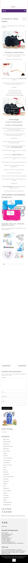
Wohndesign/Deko (7, 504)
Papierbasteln (6, 488)
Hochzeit (5, 469)
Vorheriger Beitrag (6, 365)
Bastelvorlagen (6, 443)
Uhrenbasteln (6, 497)
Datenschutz (4, 526)
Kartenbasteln (6, 474)
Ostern (4, 485)
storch (5, 363)
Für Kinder (5, 455)
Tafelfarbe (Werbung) (16, 154)
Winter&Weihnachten (7, 502)
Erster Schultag (6, 450)
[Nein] (26, 559)
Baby (3, 363)
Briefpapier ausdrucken (8, 446)
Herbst (4, 467)
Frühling (5, 453)
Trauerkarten (6, 495)
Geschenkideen (6, 462)
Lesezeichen (5, 478)
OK (14, 560)
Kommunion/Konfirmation (8, 476)
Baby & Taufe (6, 439)
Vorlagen (5, 499)
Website (3, 401)
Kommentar (4, 377)
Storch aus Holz (23, 78)
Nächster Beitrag (22, 365)
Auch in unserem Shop (7, 186)
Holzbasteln (5, 471)
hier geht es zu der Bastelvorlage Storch (14, 122)
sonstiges (5, 492)
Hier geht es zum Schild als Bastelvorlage (14, 125)
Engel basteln (6, 448)
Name (3, 391)
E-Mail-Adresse (4, 396)
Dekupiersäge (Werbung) (16, 147)
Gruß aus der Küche (7, 464)
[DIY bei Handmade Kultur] (13, 515)
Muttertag (5, 483)
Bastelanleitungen (7, 441)
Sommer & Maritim (7, 490)
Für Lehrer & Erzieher (7, 457)
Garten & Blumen (6, 460)
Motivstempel (6, 481)
